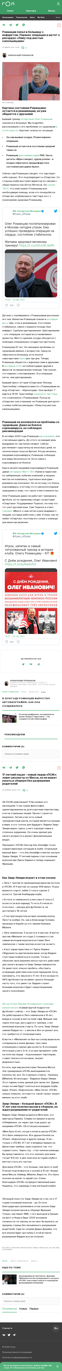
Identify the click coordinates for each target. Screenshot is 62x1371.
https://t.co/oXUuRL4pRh (36, 245)
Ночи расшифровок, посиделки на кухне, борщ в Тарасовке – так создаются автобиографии (36, 717)
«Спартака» (27, 119)
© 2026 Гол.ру (8, 1347)
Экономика (7, 17)
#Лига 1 (34, 1261)
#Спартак (34, 692)
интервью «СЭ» (13, 366)
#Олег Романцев (10, 692)
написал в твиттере (45, 394)
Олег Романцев (43, 119)
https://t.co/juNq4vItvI (20, 564)
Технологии (21, 17)
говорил (7, 511)
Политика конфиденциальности (17, 1358)
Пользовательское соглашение (17, 1352)
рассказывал (46, 436)
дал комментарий (29, 155)
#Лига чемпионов (19, 1261)
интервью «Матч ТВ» (22, 472)
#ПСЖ (5, 1261)
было (22, 358)
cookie (44, 1366)
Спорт (10, 11)
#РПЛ (24, 692)
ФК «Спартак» (8, 102)
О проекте (7, 1328)
